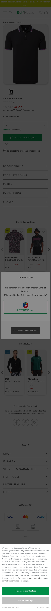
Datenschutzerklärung (37, 578)
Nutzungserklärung (12, 581)
